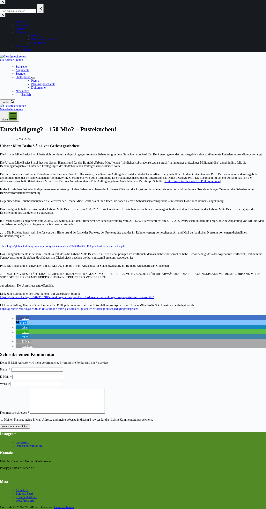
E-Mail (6, 376)
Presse (35, 80)
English (26, 94)
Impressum (22, 442)
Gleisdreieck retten (11, 60)
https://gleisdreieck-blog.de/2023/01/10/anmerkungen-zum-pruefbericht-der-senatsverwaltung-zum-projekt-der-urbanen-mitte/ (77, 297)
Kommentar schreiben (14, 412)
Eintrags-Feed (24, 493)
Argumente (22, 70)
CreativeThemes (64, 507)
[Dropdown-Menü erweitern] (33, 78)
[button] (22, 318)
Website (5, 383)
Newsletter (22, 91)
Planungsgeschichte (43, 84)
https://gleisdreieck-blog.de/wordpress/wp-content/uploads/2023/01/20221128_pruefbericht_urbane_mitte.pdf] (66, 246)
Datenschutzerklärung (29, 445)
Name (5, 369)
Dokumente (38, 87)
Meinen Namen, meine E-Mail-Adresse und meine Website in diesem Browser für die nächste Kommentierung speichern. (78, 419)
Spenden (21, 73)
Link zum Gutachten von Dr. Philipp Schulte (192, 181)
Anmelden (22, 490)
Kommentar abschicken (15, 426)
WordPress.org (25, 500)
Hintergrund (23, 77)
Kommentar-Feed (26, 497)
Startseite (21, 66)
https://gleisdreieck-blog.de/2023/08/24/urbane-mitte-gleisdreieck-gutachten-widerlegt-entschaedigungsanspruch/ (69, 308)
